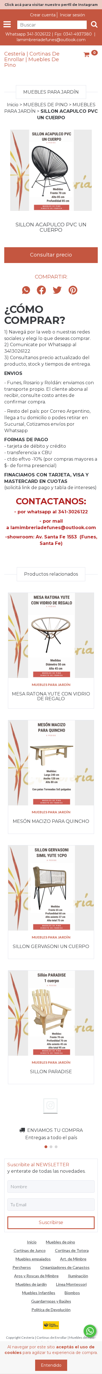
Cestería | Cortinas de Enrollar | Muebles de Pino (32, 59)
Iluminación (78, 1275)
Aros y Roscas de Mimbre (36, 1275)
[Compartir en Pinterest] (73, 290)
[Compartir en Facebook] (41, 290)
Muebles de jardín (31, 1284)
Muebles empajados (33, 1258)
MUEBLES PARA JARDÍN (51, 684)
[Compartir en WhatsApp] (27, 290)
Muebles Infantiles (38, 1292)
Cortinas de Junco (30, 1250)
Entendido (51, 1365)
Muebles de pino (60, 1242)
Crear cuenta (43, 14)
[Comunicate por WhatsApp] (90, 1331)
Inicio (12, 104)
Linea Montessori (71, 1284)
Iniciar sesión (72, 14)
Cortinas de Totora (72, 1250)
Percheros (21, 1267)
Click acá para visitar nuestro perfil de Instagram (51, 5)
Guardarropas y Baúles (51, 1301)
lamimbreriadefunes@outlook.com (51, 39)
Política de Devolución (51, 1309)
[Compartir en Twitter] (57, 290)
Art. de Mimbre (73, 1258)
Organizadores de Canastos (65, 1267)
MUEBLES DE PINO (45, 104)
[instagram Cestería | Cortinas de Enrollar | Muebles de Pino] (50, 1105)
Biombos (72, 1292)
